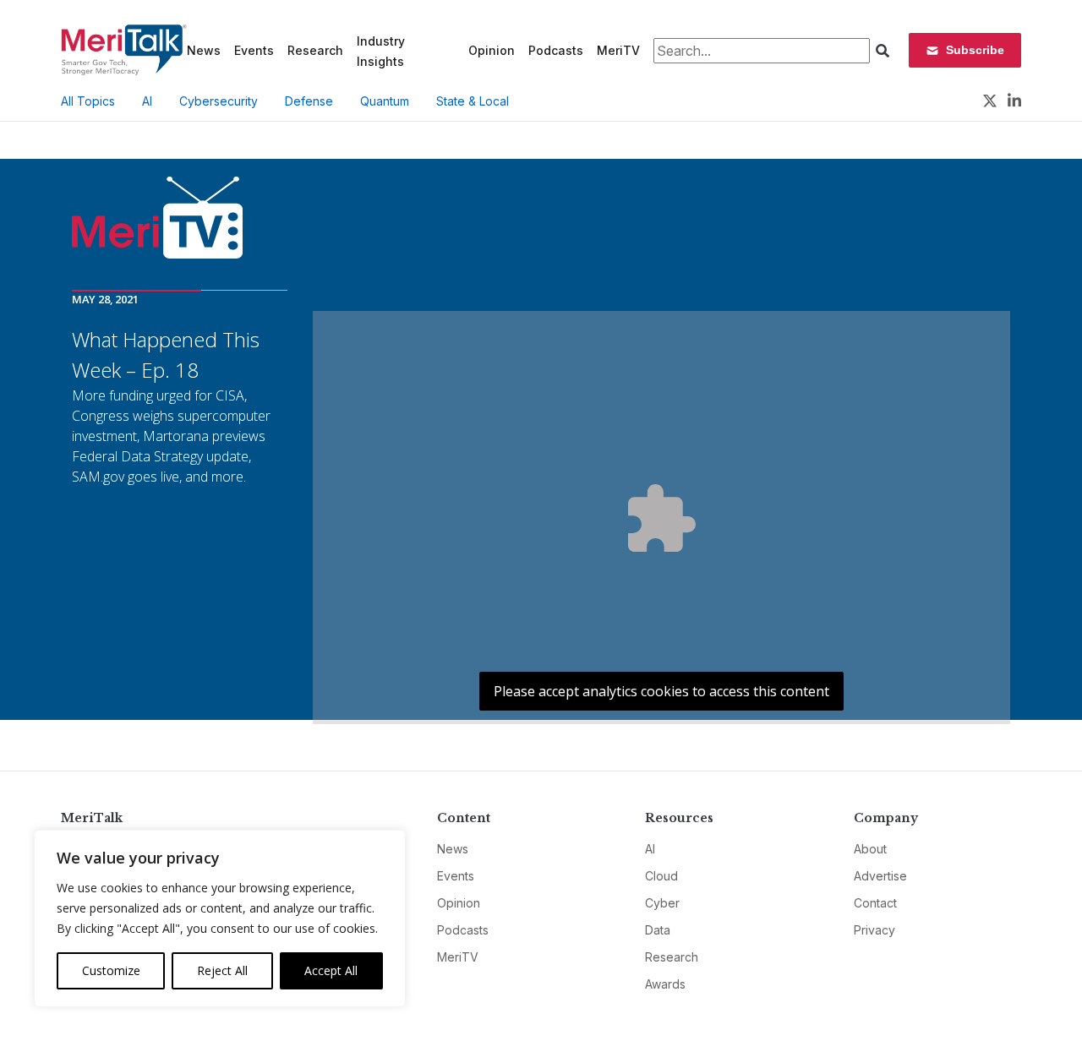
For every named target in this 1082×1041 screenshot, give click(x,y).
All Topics (88, 101)
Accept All (331, 970)
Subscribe (975, 50)
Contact (875, 903)
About (870, 849)
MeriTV (618, 50)
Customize (111, 970)
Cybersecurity (218, 101)
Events (254, 50)
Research (315, 50)
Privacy (874, 930)
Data (657, 930)
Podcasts (555, 50)
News (204, 50)
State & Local (472, 101)
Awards (665, 984)
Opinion (491, 50)
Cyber (662, 903)
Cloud (661, 876)
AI (147, 101)
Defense (309, 101)
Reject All (222, 970)
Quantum (384, 101)
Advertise (880, 876)
